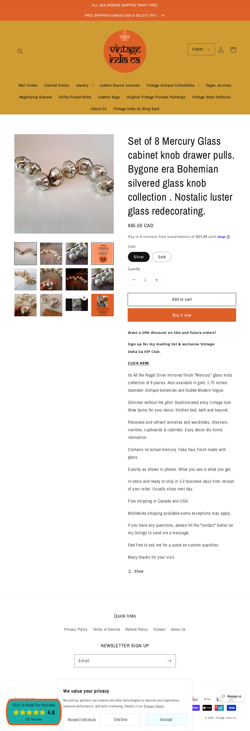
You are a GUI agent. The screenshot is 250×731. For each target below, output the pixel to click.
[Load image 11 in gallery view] (102, 305)
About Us (178, 629)
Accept (166, 719)
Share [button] (138, 571)
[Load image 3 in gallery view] (76, 253)
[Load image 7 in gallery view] (76, 279)
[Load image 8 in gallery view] (102, 279)
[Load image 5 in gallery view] (25, 279)
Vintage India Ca (226, 718)
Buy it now (182, 315)
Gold (162, 256)
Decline (120, 719)
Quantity (134, 269)
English (197, 49)
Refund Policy (136, 629)
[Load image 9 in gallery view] (25, 305)
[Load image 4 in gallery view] (102, 253)
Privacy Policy (76, 629)
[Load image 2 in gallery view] (51, 253)
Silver (139, 256)
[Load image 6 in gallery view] (51, 279)
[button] (20, 51)
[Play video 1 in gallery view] (76, 305)
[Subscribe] (169, 661)
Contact (159, 629)
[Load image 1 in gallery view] (25, 253)
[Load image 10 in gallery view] (51, 305)
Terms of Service (106, 629)
